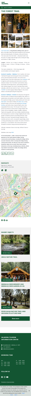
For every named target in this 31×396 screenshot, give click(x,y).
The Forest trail (4, 50)
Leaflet (29, 216)
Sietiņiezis (25, 79)
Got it (16, 394)
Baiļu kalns (3, 101)
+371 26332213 (6, 347)
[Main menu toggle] (29, 3)
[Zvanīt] (1, 347)
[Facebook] (2, 220)
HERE (12, 132)
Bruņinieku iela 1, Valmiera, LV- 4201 (11, 345)
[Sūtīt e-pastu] (1, 349)
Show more (15, 318)
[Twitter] (4, 220)
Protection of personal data (7, 382)
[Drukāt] (7, 220)
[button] (15, 193)
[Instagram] (4, 377)
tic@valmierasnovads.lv (8, 349)
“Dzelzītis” (3, 89)
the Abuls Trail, (20, 101)
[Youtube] (7, 377)
